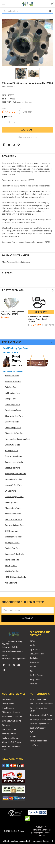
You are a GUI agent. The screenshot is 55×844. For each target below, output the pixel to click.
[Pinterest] (19, 145)
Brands (33, 736)
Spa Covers (34, 662)
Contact (41, 835)
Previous (47, 290)
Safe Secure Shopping (11, 721)
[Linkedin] (4, 670)
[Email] (9, 145)
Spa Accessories (37, 654)
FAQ (31, 732)
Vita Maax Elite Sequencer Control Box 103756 (12, 313)
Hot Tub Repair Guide (38, 741)
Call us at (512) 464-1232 (12, 651)
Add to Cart (41, 312)
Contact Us (6, 699)
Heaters (33, 667)
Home (32, 641)
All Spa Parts (35, 679)
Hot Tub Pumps (36, 675)
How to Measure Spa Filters (41, 704)
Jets (31, 671)
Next (52, 290)
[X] (9, 665)
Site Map (6, 725)
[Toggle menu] (3, 3)
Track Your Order (9, 729)
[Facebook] (4, 145)
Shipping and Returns (11, 712)
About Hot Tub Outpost (11, 742)
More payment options (27, 137)
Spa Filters (34, 658)
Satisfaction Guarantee (12, 716)
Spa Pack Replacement (39, 724)
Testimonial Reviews (10, 738)
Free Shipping (8, 708)
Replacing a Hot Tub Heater (41, 719)
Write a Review (8, 87)
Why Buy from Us (9, 734)
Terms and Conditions (41, 830)
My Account (35, 649)
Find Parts (34, 745)
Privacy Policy (8, 704)
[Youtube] (19, 665)
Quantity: (7, 117)
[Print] (14, 145)
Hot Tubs (33, 684)
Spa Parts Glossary (38, 728)
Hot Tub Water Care (38, 699)
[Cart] (52, 3)
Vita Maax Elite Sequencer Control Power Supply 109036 (39, 319)
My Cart (33, 645)
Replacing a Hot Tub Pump (41, 715)
